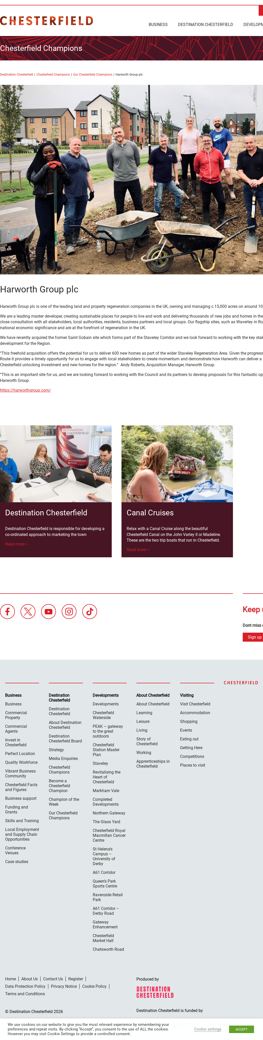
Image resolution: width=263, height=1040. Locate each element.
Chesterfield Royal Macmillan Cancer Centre (109, 835)
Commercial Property (16, 715)
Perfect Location (20, 753)
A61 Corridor (104, 872)
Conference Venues (15, 850)
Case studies (16, 861)
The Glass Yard (106, 821)
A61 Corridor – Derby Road (106, 911)
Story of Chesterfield (147, 741)
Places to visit (192, 765)
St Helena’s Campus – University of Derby (104, 856)
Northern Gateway (109, 813)
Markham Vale (106, 790)
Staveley (100, 763)
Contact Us (53, 978)
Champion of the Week (64, 802)
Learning (144, 712)
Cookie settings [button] (207, 1029)
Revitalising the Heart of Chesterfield (106, 777)
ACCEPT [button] (242, 1029)
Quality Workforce (21, 762)
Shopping (189, 721)
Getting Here (191, 747)
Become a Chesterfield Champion (59, 785)
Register (75, 978)
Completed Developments (106, 802)
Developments (106, 704)
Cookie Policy (94, 986)
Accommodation (195, 712)
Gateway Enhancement (105, 924)
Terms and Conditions (25, 993)
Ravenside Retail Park (108, 897)
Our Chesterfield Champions (92, 74)
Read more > (16, 544)
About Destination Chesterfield (65, 725)
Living (141, 730)
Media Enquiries (63, 758)
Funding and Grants (16, 809)
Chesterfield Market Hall (103, 938)
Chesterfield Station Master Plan (106, 749)
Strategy (56, 749)
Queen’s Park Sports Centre (105, 884)
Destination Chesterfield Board (65, 738)
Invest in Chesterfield (15, 742)
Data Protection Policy (25, 986)
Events (186, 730)
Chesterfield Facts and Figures (21, 787)
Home (10, 978)
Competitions (192, 756)
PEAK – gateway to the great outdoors (108, 731)
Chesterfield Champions (53, 74)
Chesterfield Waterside (103, 715)
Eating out (189, 739)
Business (158, 24)
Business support (20, 798)
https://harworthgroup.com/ (25, 390)
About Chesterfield (153, 704)
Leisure (142, 721)
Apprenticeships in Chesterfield (153, 764)
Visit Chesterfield (195, 704)
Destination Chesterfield (46, 20)
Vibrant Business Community (20, 773)
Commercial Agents (16, 729)
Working (143, 752)
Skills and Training (22, 820)
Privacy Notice (64, 986)
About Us (29, 978)
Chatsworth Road (108, 949)
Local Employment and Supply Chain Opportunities (22, 834)
